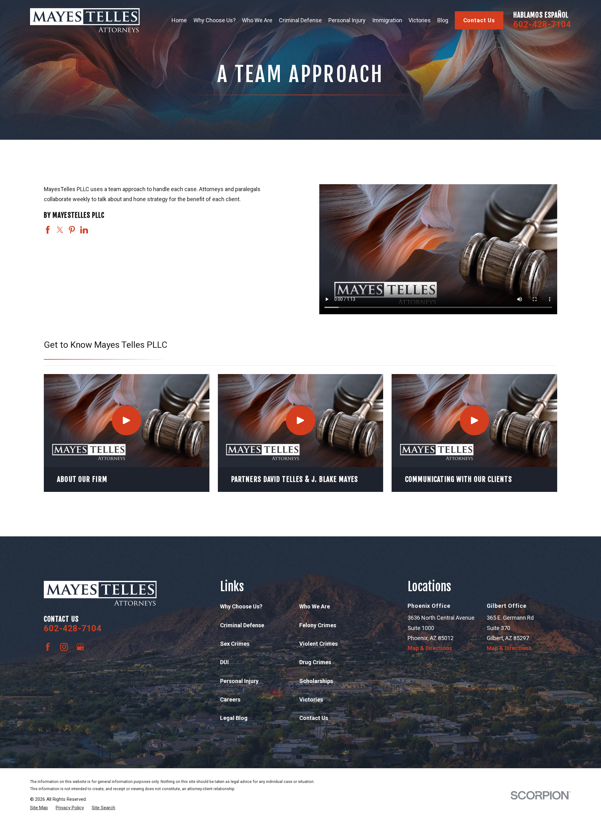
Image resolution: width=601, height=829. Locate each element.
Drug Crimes (315, 662)
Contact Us (479, 20)
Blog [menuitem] (442, 20)
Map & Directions (430, 648)
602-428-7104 (542, 24)
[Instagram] (64, 647)
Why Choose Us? (241, 606)
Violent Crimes (318, 643)
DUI (224, 662)
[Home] (85, 20)
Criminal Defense (242, 625)
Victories (311, 699)
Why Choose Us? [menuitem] (214, 20)
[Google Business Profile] (80, 647)
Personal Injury (239, 681)
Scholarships (316, 681)
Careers (230, 699)
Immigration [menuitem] (387, 20)
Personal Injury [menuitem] (347, 20)
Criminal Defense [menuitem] (300, 20)
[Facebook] (48, 647)
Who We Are (314, 606)
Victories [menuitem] (419, 20)
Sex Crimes (234, 643)
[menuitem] (39, 808)
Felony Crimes (317, 625)
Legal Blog (234, 718)
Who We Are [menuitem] (257, 20)
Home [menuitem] (179, 20)
